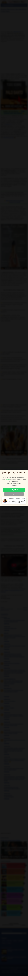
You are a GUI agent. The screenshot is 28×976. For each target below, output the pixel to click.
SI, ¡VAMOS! (15, 490)
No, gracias (14, 494)
